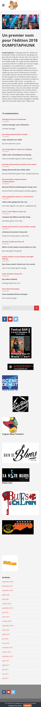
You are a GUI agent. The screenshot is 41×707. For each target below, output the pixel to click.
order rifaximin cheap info (12, 274)
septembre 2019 (7, 608)
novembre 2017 (7, 648)
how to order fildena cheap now (14, 212)
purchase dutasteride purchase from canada (19, 164)
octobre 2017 (6, 652)
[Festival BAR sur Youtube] (10, 319)
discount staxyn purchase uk (13, 242)
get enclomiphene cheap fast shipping (17, 149)
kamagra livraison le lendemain (14, 119)
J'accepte (27, 705)
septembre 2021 (7, 590)
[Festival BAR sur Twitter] (15, 319)
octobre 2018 (6, 621)
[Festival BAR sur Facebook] (4, 319)
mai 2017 (5, 674)
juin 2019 (5, 612)
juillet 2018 (5, 634)
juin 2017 (5, 669)
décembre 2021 (7, 586)
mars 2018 (5, 643)
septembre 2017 (7, 656)
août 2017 (5, 661)
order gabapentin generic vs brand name (17, 197)
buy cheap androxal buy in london (14, 134)
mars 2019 (5, 617)
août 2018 (5, 630)
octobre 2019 (6, 604)
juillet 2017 (5, 665)
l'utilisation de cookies (15, 705)
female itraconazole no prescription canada (19, 227)
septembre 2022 (7, 582)
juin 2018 (5, 639)
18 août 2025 (5, 228)
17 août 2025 (5, 121)
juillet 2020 (5, 595)
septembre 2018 (7, 626)
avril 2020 (5, 599)
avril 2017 (5, 678)
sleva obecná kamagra (10, 289)
